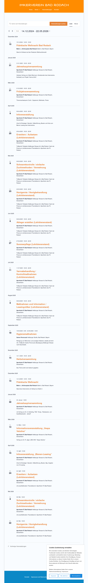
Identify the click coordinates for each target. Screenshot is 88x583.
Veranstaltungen (47, 9)
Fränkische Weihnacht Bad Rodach (33, 45)
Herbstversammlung (26, 359)
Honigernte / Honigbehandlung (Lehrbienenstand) (31, 194)
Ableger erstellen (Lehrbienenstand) (34, 222)
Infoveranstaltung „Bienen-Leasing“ (34, 454)
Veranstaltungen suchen (58, 24)
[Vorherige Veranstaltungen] (9, 31)
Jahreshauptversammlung (29, 66)
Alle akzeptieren (76, 576)
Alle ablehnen (64, 576)
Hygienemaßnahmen (26, 333)
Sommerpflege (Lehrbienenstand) (32, 244)
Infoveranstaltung (25, 114)
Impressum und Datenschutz (39, 577)
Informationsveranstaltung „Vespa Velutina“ (33, 430)
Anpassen (53, 576)
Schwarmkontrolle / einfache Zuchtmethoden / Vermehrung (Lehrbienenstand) (31, 167)
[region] (66, 562)
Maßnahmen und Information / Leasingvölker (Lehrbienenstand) (32, 305)
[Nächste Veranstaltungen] (12, 31)
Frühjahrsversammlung (27, 91)
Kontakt (56, 9)
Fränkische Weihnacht (27, 382)
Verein (36, 9)
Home (30, 9)
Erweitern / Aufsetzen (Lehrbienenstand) (27, 136)
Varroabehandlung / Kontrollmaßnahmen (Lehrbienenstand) (26, 274)
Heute (17, 31)
